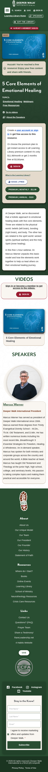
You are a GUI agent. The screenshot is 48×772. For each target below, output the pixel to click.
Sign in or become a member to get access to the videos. (24, 287)
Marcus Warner (13, 404)
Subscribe (24, 745)
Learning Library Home (15, 16)
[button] (7, 10)
